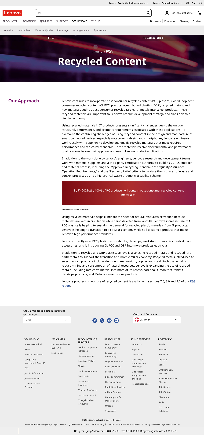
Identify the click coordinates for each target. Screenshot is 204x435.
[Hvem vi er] (15, 30)
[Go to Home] (12, 13)
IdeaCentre (164, 397)
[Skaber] (203, 21)
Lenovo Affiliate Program (32, 385)
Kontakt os (137, 344)
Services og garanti (87, 395)
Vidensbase (110, 410)
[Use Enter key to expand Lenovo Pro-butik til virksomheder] (148, 3)
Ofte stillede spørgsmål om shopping (139, 375)
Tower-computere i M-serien (168, 380)
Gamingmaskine (86, 355)
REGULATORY (153, 38)
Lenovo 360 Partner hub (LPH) (60, 346)
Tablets (81, 366)
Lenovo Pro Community (111, 354)
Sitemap (110, 424)
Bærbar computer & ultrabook (87, 349)
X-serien (163, 349)
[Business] (162, 21)
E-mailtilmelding (112, 366)
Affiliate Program (113, 392)
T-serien (162, 344)
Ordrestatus (137, 354)
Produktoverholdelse (115, 387)
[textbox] (157, 319)
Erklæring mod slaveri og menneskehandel (161, 424)
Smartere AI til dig (86, 361)
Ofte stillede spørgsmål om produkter (139, 363)
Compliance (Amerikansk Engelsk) (35, 361)
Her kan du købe (113, 381)
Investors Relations (34, 354)
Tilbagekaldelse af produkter (86, 402)
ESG (51, 38)
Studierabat (57, 352)
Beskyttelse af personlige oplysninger (41, 424)
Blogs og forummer (114, 376)
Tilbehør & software (87, 390)
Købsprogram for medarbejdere (113, 399)
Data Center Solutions (84, 383)
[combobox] (90, 13)
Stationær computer (88, 371)
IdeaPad (163, 359)
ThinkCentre (165, 387)
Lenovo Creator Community (112, 346)
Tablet (162, 402)
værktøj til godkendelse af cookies (75, 424)
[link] (200, 4)
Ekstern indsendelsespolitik (128, 424)
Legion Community (114, 361)
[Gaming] (190, 21)
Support (136, 349)
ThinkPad (163, 354)
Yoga (161, 364)
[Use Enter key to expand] (194, 13)
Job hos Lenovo (32, 378)
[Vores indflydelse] (55, 30)
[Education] (177, 21)
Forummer (110, 371)
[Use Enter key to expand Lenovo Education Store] (181, 3)
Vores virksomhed (33, 344)
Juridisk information (34, 373)
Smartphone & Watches (166, 371)
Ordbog (109, 405)
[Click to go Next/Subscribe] (66, 319)
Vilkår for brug (98, 424)
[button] (187, 3)
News (27, 349)
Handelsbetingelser (141, 383)
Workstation (84, 376)
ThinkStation (165, 392)
